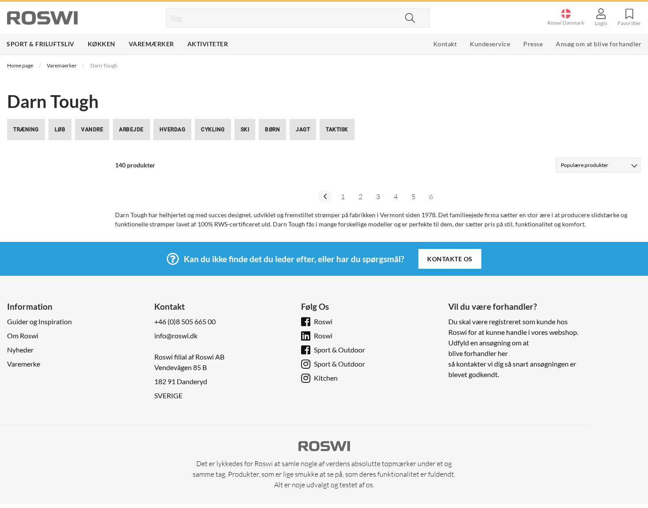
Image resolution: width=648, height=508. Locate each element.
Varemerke (23, 364)
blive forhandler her (478, 353)
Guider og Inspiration (39, 321)
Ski (245, 129)
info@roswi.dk (175, 335)
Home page (20, 65)
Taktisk (337, 129)
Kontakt (445, 44)
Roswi (323, 321)
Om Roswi (22, 335)
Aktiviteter (207, 44)
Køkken (101, 44)
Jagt (303, 129)
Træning (26, 129)
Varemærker (151, 44)
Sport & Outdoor (339, 349)
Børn (272, 129)
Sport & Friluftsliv (40, 44)
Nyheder (20, 349)
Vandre (92, 129)
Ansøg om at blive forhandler (598, 44)
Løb (60, 129)
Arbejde (131, 129)
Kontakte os (450, 259)
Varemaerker (62, 65)
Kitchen (326, 378)
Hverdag (173, 129)
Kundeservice (490, 44)
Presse (533, 44)
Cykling (213, 129)
